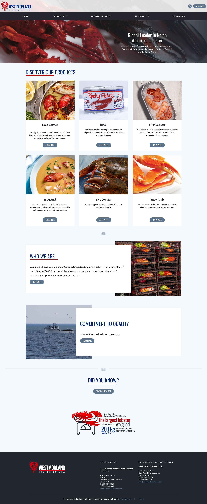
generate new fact (103, 391)
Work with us (142, 16)
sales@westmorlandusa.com (111, 488)
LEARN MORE (50, 145)
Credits (141, 499)
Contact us (179, 16)
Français (199, 6)
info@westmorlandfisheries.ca (150, 482)
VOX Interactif (125, 499)
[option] (50, 116)
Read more (37, 281)
